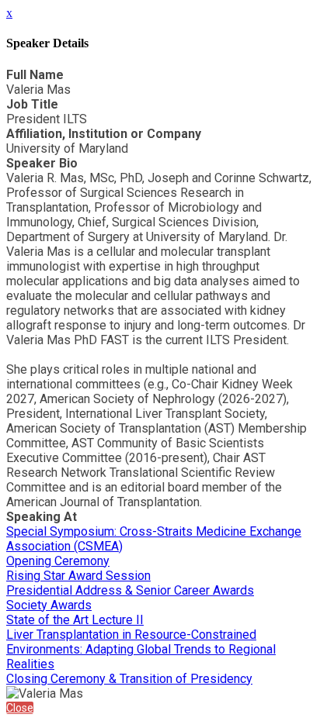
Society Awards (49, 605)
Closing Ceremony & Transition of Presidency (129, 678)
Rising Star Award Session (78, 575)
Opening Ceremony (58, 561)
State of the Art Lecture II (75, 619)
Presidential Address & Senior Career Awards (130, 590)
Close (19, 708)
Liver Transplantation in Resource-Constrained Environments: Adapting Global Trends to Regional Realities (141, 649)
